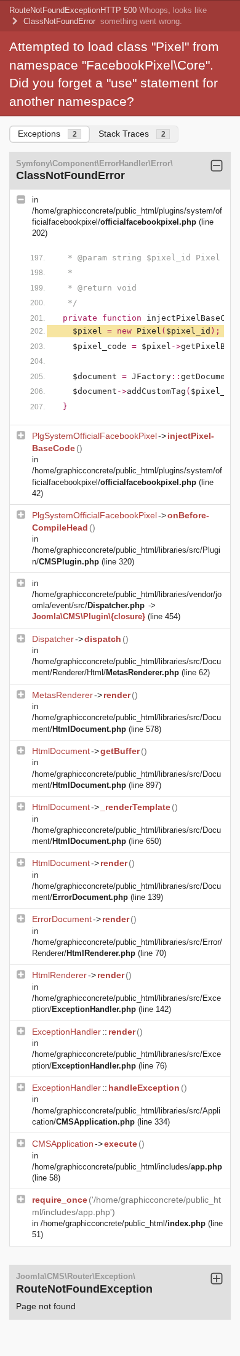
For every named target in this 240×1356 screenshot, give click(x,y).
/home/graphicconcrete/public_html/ (123, 1223)
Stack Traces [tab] (132, 133)
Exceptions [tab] (47, 133)
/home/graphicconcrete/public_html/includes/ (127, 1166)
